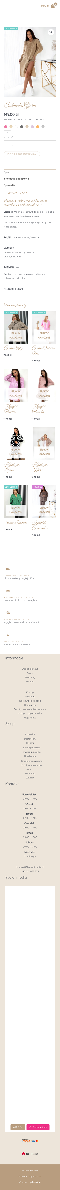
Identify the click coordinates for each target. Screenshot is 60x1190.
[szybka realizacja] (8, 613)
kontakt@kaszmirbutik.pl (30, 867)
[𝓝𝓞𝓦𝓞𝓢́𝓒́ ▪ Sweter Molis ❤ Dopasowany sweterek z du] (30, 990)
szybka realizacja (16, 619)
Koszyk (30, 692)
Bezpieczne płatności (18, 597)
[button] (51, 32)
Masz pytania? (13, 641)
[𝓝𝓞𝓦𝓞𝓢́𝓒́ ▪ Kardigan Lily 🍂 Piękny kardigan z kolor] (30, 1019)
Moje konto (30, 717)
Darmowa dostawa (16, 575)
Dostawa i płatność (30, 700)
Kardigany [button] (30, 756)
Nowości (30, 734)
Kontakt (30, 681)
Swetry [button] (30, 742)
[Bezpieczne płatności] (8, 591)
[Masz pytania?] (8, 635)
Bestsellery (30, 738)
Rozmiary (30, 677)
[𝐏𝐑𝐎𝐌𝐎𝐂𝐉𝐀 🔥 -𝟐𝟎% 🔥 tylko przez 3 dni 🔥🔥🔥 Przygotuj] (30, 961)
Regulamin (30, 704)
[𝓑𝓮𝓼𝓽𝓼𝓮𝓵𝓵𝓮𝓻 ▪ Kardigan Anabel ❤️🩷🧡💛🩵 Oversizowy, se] (30, 1049)
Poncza (30, 769)
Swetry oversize (31, 747)
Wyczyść (8, 137)
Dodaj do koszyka (22, 154)
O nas (30, 673)
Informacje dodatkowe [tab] (16, 178)
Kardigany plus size (31, 765)
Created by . (30, 1182)
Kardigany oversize (31, 760)
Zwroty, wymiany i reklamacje (30, 709)
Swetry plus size (31, 751)
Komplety (30, 773)
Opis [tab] (6, 172)
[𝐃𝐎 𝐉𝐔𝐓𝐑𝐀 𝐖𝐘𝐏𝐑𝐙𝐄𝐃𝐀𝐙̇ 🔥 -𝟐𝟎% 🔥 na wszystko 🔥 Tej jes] (30, 931)
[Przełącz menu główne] (7, 6)
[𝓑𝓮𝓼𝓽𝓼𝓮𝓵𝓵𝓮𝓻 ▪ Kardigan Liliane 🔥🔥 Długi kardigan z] (30, 1107)
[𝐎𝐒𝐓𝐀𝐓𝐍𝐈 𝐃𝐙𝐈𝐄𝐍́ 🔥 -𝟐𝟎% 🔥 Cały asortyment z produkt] (30, 902)
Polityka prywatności (30, 713)
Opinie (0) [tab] (9, 185)
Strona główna (30, 668)
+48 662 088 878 (30, 871)
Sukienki (30, 777)
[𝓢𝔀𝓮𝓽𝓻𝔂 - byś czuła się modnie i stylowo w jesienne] (30, 1078)
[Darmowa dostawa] (8, 569)
